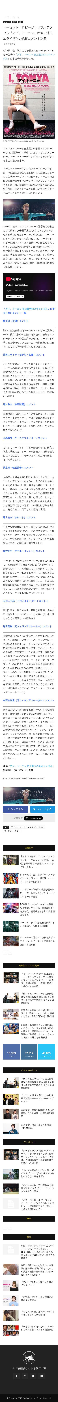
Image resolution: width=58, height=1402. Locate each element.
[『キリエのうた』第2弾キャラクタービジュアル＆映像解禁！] (11, 1315)
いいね (11, 1045)
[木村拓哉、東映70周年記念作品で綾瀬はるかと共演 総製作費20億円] (11, 1114)
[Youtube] (42, 1376)
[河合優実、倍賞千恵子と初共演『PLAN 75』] (11, 1128)
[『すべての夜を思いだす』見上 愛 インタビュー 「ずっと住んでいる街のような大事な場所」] (11, 1174)
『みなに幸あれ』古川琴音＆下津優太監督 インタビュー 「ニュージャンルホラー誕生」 (37, 1188)
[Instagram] (25, 1376)
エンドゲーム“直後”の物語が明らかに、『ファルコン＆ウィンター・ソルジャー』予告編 (37, 893)
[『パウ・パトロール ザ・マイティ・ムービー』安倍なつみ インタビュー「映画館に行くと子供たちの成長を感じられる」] (11, 1203)
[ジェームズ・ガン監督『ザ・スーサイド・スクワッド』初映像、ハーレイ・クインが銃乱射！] (11, 878)
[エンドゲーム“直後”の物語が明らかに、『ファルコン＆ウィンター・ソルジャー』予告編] (11, 893)
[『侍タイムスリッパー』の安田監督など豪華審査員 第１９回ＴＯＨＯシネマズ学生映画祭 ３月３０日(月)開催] (11, 997)
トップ (6, 17)
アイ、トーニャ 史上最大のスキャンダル (26, 308)
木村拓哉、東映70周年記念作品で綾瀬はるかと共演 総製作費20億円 (37, 1113)
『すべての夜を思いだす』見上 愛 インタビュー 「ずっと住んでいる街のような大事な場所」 (37, 1173)
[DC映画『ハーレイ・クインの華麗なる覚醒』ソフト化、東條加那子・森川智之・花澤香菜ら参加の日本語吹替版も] (11, 908)
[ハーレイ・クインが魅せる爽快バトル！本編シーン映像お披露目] (11, 926)
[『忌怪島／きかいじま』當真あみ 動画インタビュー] (11, 1300)
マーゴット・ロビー (12, 831)
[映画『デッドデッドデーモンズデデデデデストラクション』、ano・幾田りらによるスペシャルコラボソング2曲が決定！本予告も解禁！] (11, 1249)
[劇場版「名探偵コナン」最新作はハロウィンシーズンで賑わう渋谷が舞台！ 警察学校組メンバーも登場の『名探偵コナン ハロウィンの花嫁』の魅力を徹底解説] (11, 1028)
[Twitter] (33, 1376)
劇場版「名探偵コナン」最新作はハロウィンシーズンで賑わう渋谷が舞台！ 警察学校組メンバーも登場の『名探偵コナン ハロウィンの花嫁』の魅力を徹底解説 (37, 1031)
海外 (20, 22)
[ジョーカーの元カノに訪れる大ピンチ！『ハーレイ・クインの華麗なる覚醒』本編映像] (11, 941)
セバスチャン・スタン (35, 827)
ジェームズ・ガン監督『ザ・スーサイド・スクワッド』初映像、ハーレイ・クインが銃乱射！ (37, 878)
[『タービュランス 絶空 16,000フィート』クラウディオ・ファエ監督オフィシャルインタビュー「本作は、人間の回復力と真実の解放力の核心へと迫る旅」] (11, 977)
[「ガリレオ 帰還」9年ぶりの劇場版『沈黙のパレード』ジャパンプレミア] (11, 1099)
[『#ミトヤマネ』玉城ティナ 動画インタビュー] (11, 1285)
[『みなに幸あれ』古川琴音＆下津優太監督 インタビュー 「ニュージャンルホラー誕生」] (11, 1188)
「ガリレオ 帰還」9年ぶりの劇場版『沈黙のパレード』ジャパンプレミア (37, 1098)
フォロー (29, 1045)
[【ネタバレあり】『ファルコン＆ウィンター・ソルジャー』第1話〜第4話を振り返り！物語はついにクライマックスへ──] (11, 860)
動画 (14, 22)
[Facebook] (16, 1376)
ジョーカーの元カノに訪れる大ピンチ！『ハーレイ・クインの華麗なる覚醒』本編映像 (37, 941)
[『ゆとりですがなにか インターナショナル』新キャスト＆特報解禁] (11, 1330)
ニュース (15, 17)
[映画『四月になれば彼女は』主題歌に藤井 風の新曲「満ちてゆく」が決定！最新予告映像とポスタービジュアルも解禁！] (11, 1269)
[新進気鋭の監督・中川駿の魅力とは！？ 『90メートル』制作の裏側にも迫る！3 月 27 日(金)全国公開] (11, 1014)
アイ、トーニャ (17, 827)
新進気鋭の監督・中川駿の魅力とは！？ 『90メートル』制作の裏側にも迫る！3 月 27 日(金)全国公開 (37, 1013)
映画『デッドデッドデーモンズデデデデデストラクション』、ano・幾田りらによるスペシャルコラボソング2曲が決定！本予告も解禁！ (38, 1251)
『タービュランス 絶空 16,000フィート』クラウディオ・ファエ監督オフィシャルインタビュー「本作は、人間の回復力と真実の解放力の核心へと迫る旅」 (38, 980)
